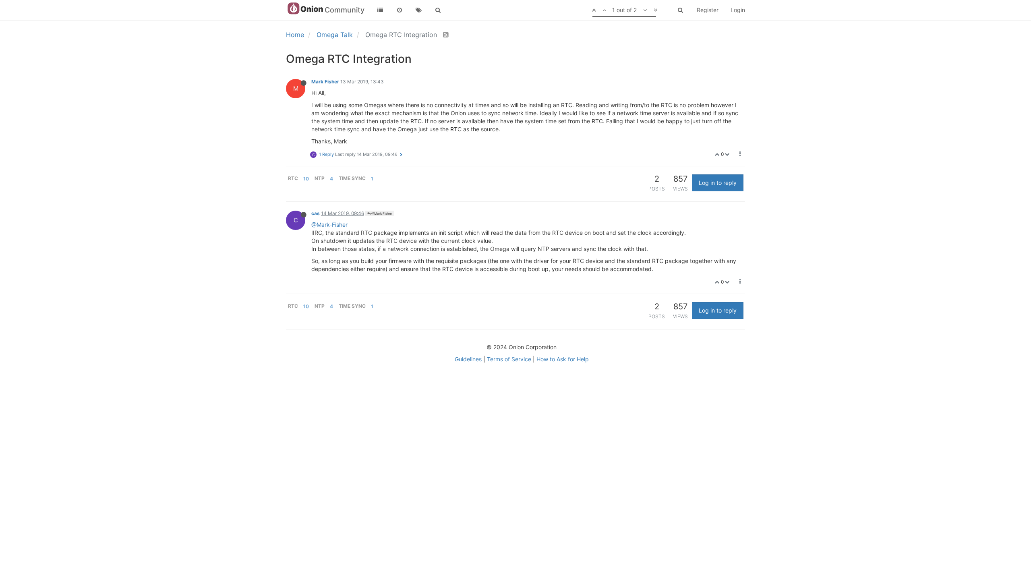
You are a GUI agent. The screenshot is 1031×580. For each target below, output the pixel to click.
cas (315, 213)
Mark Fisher (325, 82)
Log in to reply (718, 182)
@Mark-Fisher (329, 224)
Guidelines (468, 359)
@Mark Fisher (381, 213)
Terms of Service (509, 359)
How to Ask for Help (562, 359)
